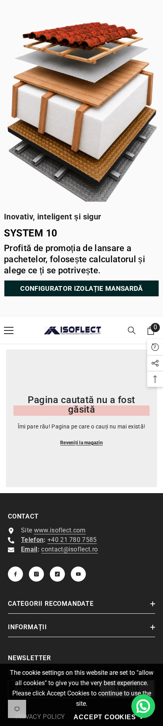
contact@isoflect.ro (69, 549)
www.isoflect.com (60, 530)
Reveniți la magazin (81, 443)
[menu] (8, 330)
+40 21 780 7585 (72, 540)
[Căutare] (131, 330)
